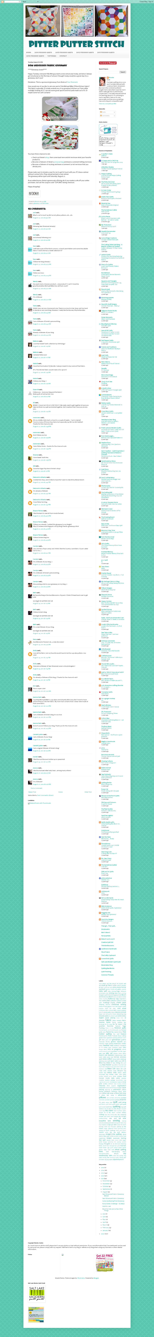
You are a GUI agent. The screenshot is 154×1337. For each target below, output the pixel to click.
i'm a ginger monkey (108, 698)
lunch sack (123, 1067)
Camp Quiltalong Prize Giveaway (113, 1201)
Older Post (88, 792)
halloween (102, 1043)
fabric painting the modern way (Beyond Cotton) (111, 612)
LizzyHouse (105, 830)
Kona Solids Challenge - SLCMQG (113, 1204)
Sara (34, 246)
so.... (102, 700)
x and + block (119, 1157)
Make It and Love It (108, 939)
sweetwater (116, 1138)
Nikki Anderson (106, 906)
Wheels (116, 1153)
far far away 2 (118, 1024)
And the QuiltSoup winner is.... (110, 886)
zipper (111, 1159)
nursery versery (121, 1084)
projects (123, 1100)
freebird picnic (103, 1036)
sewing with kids (118, 1123)
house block (103, 1049)
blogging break (116, 995)
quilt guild (123, 1104)
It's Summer (105, 370)
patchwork (117, 1089)
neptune (120, 1082)
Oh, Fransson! (106, 711)
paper (120, 1087)
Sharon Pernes (38, 511)
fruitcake (114, 1036)
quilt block (109, 1104)
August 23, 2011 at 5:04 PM (42, 564)
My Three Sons (106, 225)
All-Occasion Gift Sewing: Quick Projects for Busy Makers (111, 184)
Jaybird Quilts (106, 254)
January (105, 1230)
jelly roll (109, 1053)
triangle (112, 1146)
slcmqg (101, 1126)
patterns (107, 1091)
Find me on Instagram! (108, 763)
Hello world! (105, 212)
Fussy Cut (104, 789)
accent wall (122, 983)
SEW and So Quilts (107, 871)
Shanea (36, 455)
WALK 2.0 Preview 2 (107, 312)
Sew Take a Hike (106, 632)
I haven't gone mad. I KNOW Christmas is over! (110, 846)
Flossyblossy (105, 843)
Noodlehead (105, 273)
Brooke (111, 77)
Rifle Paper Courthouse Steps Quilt (111, 525)
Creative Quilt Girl (107, 942)
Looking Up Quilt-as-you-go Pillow (112, 532)
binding (111, 993)
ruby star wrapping (120, 1114)
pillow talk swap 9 (108, 1095)
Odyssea (102, 1086)
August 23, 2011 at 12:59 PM (42, 460)
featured (117, 1026)
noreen (35, 757)
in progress (116, 1049)
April (104, 1222)
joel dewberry (109, 1055)
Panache (115, 1087)
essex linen (119, 1018)
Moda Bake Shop (107, 965)
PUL (100, 1102)
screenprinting (103, 1118)
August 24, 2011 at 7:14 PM (41, 657)
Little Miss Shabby (107, 167)
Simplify (104, 368)
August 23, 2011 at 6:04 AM (42, 275)
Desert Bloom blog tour (108, 590)
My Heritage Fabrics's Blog (110, 581)
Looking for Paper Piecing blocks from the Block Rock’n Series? (111, 397)
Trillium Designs (106, 588)
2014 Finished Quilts (43, 52)
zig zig (107, 1159)
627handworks (106, 395)
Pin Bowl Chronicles (107, 596)
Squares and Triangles (109, 281)
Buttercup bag (113, 999)
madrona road (103, 1069)
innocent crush (106, 1051)
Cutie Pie (101, 1012)
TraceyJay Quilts (107, 692)
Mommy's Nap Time (108, 530)
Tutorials (51, 56)
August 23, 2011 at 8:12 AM (41, 396)
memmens (36, 417)
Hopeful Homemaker (108, 231)
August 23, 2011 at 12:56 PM (42, 449)
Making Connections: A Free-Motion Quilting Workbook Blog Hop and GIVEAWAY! (112, 495)
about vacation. (106, 817)
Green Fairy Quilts (107, 197)
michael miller (44, 203)
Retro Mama (105, 362)
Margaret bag (121, 1070)
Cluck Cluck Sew (106, 381)
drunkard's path (113, 1016)
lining (118, 1063)
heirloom (117, 1045)
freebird (123, 1034)
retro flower (117, 1109)
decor (113, 1012)
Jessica (35, 768)
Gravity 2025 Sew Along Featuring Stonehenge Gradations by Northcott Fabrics (112, 258)
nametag (112, 1082)
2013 (102, 1173)
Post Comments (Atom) (45, 795)
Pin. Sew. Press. (106, 858)
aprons (108, 989)
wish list (116, 1155)
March (105, 1225)
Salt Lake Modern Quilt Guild (111, 962)
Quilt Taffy (104, 355)
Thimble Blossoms (107, 945)
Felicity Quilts (105, 403)
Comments (105, 116)
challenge (106, 1002)
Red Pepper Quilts (107, 340)
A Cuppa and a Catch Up (109, 160)
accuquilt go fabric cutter (108, 985)
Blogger (96, 1278)
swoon (108, 1140)
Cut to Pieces (105, 216)
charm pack (121, 1003)
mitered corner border (110, 1076)
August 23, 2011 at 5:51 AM (41, 240)
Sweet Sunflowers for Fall (109, 357)
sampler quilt (102, 1116)
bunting (105, 999)
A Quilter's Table (106, 154)
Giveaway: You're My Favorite (110, 651)
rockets (118, 1112)
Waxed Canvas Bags (107, 538)
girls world (108, 1040)
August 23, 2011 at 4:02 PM (42, 516)
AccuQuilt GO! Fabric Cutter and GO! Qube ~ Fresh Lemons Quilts (112, 430)
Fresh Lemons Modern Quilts (111, 428)
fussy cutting (122, 1036)
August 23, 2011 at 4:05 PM (42, 529)
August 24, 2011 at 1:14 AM (41, 618)
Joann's (101, 1055)
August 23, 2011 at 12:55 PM (42, 438)
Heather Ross (106, 442)
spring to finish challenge (107, 1130)
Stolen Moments (107, 317)
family (108, 1022)
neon (116, 1082)
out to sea (108, 1087)
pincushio (117, 1098)
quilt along (122, 1102)
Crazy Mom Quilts (107, 411)
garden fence (103, 1038)
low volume (106, 1067)
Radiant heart (105, 769)
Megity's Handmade (108, 741)
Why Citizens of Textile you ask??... (112, 680)
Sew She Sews (106, 837)
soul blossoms (112, 1126)
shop (47, 157)
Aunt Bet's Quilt (106, 325)
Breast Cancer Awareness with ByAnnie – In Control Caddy (110, 219)
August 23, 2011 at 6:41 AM (42, 313)
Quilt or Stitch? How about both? (112, 672)
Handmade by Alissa (108, 461)
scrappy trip (117, 1116)
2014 (103, 1170)
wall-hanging (116, 1151)
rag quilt (123, 1107)
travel (104, 1146)
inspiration (114, 1051)
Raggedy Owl (105, 913)
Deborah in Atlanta (39, 477)
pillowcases (122, 1095)
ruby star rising (109, 1114)
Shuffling (104, 383)
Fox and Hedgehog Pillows (109, 713)
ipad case (102, 1053)
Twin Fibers (105, 566)
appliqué (102, 989)
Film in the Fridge (107, 375)
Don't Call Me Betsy (107, 477)
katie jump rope (108, 1057)
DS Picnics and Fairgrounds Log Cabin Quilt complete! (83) (111, 283)
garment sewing (112, 1038)
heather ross (108, 1045)
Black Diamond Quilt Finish (109, 674)
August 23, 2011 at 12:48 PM (42, 426)
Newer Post (32, 792)
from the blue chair (107, 537)
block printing (122, 993)
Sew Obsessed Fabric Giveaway (113, 1198)
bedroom (123, 991)
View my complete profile (107, 104)
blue (107, 997)
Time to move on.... (107, 921)
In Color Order (106, 190)
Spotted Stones (106, 609)
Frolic (110, 1036)
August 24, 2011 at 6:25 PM (42, 644)
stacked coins (103, 1132)
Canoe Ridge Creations (109, 238)
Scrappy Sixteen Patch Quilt (109, 239)
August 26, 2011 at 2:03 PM (42, 728)
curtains (123, 1010)
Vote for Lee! (106, 1206)
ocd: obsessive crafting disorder (112, 685)
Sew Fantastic (106, 774)
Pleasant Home (106, 595)
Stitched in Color (107, 509)
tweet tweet (102, 1147)
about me (115, 983)
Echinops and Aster (108, 641)
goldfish (123, 1040)
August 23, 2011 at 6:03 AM (42, 264)
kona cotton (107, 1059)
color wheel (121, 1008)
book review (122, 997)
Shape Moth (105, 733)
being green (102, 993)
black (116, 993)
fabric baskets (117, 1020)
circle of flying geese (105, 1006)
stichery (123, 1132)
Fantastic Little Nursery (108, 811)
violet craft (111, 1149)
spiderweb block (112, 1128)
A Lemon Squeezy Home (109, 502)
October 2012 (105, 880)
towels (119, 1144)
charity (112, 1002)
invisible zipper (122, 1051)
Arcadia (112, 989)
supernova (102, 1138)
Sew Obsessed (72, 82)
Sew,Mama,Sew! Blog (108, 419)
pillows (102, 1097)
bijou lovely (105, 524)
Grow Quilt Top (105, 233)
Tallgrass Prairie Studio (109, 311)
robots (124, 1110)
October (106, 1186)
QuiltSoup (104, 885)
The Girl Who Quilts (107, 664)
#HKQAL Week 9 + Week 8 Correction (112, 619)
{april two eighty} (107, 815)
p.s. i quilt (104, 560)
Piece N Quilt (105, 289)
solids (105, 1126)
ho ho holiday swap (105, 1047)
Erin (34, 686)
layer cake (114, 1061)
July (104, 1214)
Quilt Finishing (106, 971)
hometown (115, 1047)
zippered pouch (118, 1159)
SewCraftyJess (106, 705)
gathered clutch (121, 1038)
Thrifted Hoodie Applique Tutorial (111, 169)
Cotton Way (105, 718)
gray (125, 1041)
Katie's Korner (106, 768)
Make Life (111, 1069)
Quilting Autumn (106, 728)
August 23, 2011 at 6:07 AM (42, 288)
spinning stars (121, 1128)
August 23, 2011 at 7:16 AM (41, 346)
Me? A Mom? (105, 932)
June (104, 1217)
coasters (101, 1008)
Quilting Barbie (106, 782)
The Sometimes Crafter (109, 210)
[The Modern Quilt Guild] (36, 1322)
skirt (115, 1124)
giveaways (36, 203)
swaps (109, 1138)
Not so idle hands (107, 898)
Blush (111, 997)
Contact (63, 56)
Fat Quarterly (105, 936)
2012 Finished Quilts (85, 52)
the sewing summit (120, 1142)
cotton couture (109, 1010)
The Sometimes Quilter (109, 865)
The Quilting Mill (106, 492)
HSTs (109, 1049)
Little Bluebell (105, 649)
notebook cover (112, 1084)
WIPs (110, 1155)
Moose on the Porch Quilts (110, 796)
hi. (102, 562)
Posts (104, 112)
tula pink (117, 1146)
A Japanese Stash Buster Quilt (110, 342)
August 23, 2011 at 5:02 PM (42, 553)
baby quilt (103, 991)
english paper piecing (107, 1018)
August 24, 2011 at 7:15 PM (41, 680)
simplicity (104, 1124)
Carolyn (35, 546)
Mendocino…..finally (107, 838)
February (106, 1227)
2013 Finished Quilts (64, 52)
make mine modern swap (107, 1070)
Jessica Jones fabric (119, 1053)
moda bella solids (113, 1078)
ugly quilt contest (112, 1147)
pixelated (123, 1098)
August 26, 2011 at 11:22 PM (42, 762)
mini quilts (122, 1074)
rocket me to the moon (107, 1112)
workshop (112, 1157)
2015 (102, 1167)
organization (121, 1086)
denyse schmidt (120, 1012)
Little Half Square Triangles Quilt (111, 390)
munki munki (105, 1082)
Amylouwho (105, 929)
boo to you (115, 997)
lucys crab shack (115, 1067)
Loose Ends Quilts (107, 958)
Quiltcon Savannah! (107, 519)
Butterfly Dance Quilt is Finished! (111, 198)
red (105, 1109)
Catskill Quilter (38, 734)
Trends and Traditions (108, 347)
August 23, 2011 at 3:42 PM (42, 482)
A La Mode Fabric (107, 679)
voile (107, 1151)
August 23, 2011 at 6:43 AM (42, 324)
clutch (124, 1006)
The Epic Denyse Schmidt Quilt (110, 756)
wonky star (106, 1157)
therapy (101, 1144)
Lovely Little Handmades (109, 624)
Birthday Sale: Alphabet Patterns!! (112, 438)
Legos (119, 1061)
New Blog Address (107, 797)
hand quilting (109, 1043)
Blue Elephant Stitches (109, 324)
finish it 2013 (110, 1028)
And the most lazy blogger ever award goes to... (111, 480)
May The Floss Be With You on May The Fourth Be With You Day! (112, 603)
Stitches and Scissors (108, 802)
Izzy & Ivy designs (107, 919)
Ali (34, 402)
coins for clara (110, 1008)
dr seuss (113, 1014)
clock (113, 1006)
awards (124, 989)
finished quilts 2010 (104, 1030)
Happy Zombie (106, 601)
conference (102, 1010)
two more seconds (107, 754)
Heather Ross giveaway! (108, 914)
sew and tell (115, 1118)
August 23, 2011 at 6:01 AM (42, 253)
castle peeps (106, 1000)
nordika (105, 1084)
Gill (34, 466)
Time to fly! (104, 749)
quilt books (115, 1104)
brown (100, 999)
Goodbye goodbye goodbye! (110, 832)
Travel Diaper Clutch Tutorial (110, 707)
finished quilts (120, 1028)
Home (28, 52)
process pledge (114, 1100)
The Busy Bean (106, 726)
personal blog (59, 162)
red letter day (110, 1109)
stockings (102, 1134)
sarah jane (110, 1116)
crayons (119, 1010)
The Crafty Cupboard (108, 955)
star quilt (117, 1132)
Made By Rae (105, 203)
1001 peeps (102, 983)
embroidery (122, 1016)
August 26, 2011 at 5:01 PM (41, 739)
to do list (114, 1144)
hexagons (123, 1045)
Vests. (103, 893)
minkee (101, 1076)
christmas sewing (118, 1004)
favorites (110, 1026)
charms (101, 1004)
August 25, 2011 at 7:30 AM (42, 691)
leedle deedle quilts (107, 822)
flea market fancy (116, 1032)
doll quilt (108, 1014)
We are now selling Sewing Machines (112, 583)
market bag (102, 1072)
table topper (122, 1140)
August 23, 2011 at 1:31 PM (41, 471)
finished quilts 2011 (115, 1030)
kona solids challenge (119, 1059)
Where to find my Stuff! (108, 226)
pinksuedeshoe (106, 878)
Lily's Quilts (105, 543)
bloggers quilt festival (105, 995)
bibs (107, 993)
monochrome (119, 1080)
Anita (35, 650)
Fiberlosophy (105, 486)
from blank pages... (107, 436)
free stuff (116, 1034)
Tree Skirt (104, 866)
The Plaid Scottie (107, 809)
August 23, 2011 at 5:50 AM (42, 218)
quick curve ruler (107, 1102)
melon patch (122, 1072)
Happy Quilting (106, 174)
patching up (108, 1089)
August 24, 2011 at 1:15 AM (41, 633)
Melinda (35, 341)
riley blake (109, 1111)
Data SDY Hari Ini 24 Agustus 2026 (112, 162)
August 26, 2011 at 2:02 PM (42, 706)
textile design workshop (106, 1142)
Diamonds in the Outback (109, 376)
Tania (35, 306)
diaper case (102, 1014)
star (111, 1132)
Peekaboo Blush (116, 1091)
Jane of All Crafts (107, 330)
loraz (119, 1065)
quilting (117, 1106)
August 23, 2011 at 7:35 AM (42, 372)
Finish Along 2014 (106, 784)
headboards (117, 1043)
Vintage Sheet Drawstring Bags (110, 192)
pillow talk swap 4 (108, 1093)
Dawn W (36, 389)
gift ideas (102, 1040)
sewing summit (109, 1123)
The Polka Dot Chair (108, 182)
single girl (110, 1124)
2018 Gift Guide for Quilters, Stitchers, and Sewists (109, 422)
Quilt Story (105, 469)
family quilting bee (119, 1022)
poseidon (107, 1100)
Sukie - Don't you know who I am (112, 618)
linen (114, 1063)
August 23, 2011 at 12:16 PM (42, 411)
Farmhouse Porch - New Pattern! (111, 456)
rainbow (101, 1109)
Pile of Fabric (105, 952)
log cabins (115, 1065)
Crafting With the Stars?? (109, 853)
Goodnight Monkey (104, 1041)
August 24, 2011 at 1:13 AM (41, 603)
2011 (102, 1178)
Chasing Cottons (107, 761)
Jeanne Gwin (37, 697)
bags (118, 991)
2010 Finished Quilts (35, 56)
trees (107, 1146)
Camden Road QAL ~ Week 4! (110, 306)
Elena (35, 639)
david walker (107, 1012)
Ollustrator (81, 1278)
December (106, 1181)
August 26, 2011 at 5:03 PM (42, 751)
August (105, 1192)
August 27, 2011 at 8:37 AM (42, 773)
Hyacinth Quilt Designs (109, 304)
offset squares (111, 1086)
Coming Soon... (106, 743)
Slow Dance (104, 694)
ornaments (102, 1087)
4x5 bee (109, 983)
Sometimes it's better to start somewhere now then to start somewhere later (110, 334)
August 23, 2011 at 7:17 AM (41, 357)
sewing (116, 1121)
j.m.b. (103, 748)
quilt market (102, 1107)
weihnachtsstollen (104, 1153)
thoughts (107, 1144)
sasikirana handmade (108, 949)
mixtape (119, 1076)
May (104, 1219)
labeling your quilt (104, 1061)
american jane (108, 987)
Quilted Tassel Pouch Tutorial (110, 363)
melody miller (112, 1072)
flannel (108, 1032)
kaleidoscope (119, 1055)
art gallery (118, 989)
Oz (112, 1087)
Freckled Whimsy (107, 552)
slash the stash (121, 1124)
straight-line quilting (114, 1134)
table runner (115, 1140)
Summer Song (122, 1136)
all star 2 (101, 987)
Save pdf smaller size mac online (111, 504)
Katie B (35, 363)
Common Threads (107, 975)
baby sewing (112, 991)
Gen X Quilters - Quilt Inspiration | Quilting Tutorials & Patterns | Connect (112, 452)
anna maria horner (119, 987)
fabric (108, 1020)
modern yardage (110, 1080)
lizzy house (106, 1065)
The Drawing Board (107, 517)
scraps (123, 1116)
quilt (115, 1102)
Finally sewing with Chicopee (110, 791)
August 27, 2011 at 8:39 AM (42, 784)
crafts (114, 1010)
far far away (108, 1024)
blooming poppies (107, 297)
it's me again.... (106, 687)
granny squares (117, 1041)
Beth (34, 592)
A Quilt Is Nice (106, 388)
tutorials (123, 1146)
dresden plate (103, 1016)
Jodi (34, 212)
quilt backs (102, 1104)
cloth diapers (118, 1006)
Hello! (103, 568)
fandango (101, 1024)
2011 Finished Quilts (105, 52)
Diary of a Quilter (107, 264)
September (106, 1189)
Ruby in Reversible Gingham (110, 205)
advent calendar (121, 985)
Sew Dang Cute (106, 852)
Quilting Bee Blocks (107, 968)
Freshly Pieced (106, 573)
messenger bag (103, 1074)
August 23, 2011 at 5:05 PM (41, 587)
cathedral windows (116, 1000)
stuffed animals (114, 1136)
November (106, 1183)
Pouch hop (104, 873)
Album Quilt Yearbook (108, 319)
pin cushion (110, 1098)
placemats (102, 1100)
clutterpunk (105, 891)
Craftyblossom (106, 656)
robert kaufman (118, 1110)
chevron (108, 1004)
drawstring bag (121, 1014)
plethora (104, 155)
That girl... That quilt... (108, 926)
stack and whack (121, 1130)
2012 (102, 1176)
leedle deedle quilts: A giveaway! (111, 908)
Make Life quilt (121, 1069)
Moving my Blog (106, 299)
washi (124, 1151)
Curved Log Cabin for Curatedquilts (112, 487)
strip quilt (106, 1136)
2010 (103, 1234)
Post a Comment (36, 788)
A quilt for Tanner (106, 804)
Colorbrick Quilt (106, 860)
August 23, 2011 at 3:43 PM (42, 504)
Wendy (35, 281)
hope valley (122, 1047)
